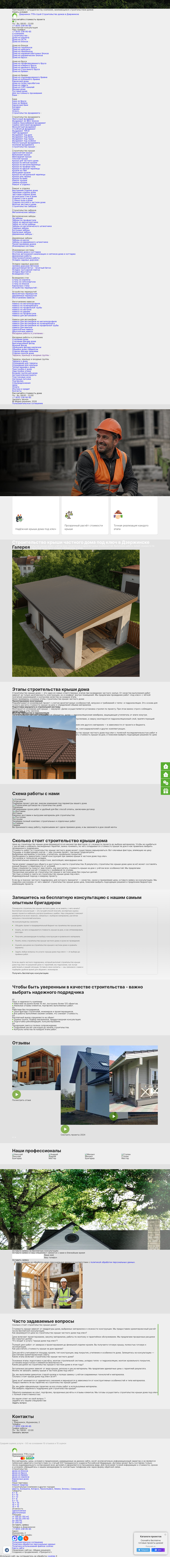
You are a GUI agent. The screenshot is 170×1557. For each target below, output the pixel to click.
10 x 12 (15, 1504)
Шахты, (15, 1489)
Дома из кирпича (20, 1477)
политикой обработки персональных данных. (112, 1262)
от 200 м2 (17, 1522)
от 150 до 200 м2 (20, 1518)
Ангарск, (35, 1489)
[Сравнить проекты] (15, 21)
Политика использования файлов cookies (32, 1546)
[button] (30, 1156)
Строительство (20, 35)
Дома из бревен (20, 1475)
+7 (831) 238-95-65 (21, 25)
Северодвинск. (78, 1489)
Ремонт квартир (20, 1485)
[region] (85, 1359)
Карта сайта (18, 1548)
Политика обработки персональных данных (33, 1544)
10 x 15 (15, 1506)
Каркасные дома (20, 1479)
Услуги (15, 111)
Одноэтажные (19, 1510)
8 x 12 (15, 1496)
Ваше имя (49, 1255)
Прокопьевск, (47, 1489)
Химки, (57, 1489)
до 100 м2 (17, 1520)
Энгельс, (66, 1489)
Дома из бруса (19, 1473)
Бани (14, 1481)
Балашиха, (25, 1489)
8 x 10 (15, 1494)
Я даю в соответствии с (74, 1262)
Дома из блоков (20, 1471)
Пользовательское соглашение (27, 403)
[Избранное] (13, 21)
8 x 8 (14, 1492)
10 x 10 (15, 1502)
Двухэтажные (19, 1512)
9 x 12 (15, 1500)
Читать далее (18, 712)
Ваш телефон (50, 1257)
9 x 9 (14, 1498)
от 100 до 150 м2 (20, 1516)
